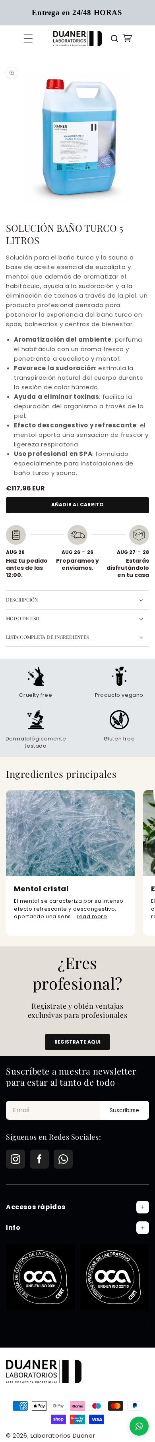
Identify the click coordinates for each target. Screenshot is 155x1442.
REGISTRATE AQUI (77, 1041)
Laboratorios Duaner (63, 1435)
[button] (28, 38)
